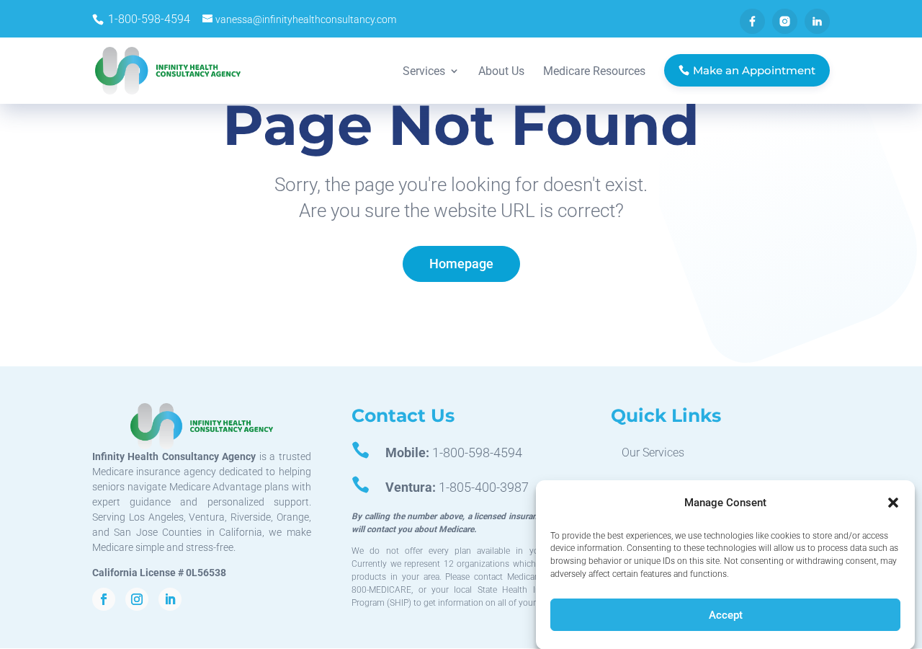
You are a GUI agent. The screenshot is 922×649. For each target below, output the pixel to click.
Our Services (653, 452)
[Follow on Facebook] (103, 599)
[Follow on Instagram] (136, 599)
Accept (726, 615)
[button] (893, 502)
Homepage (461, 263)
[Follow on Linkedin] (170, 599)
